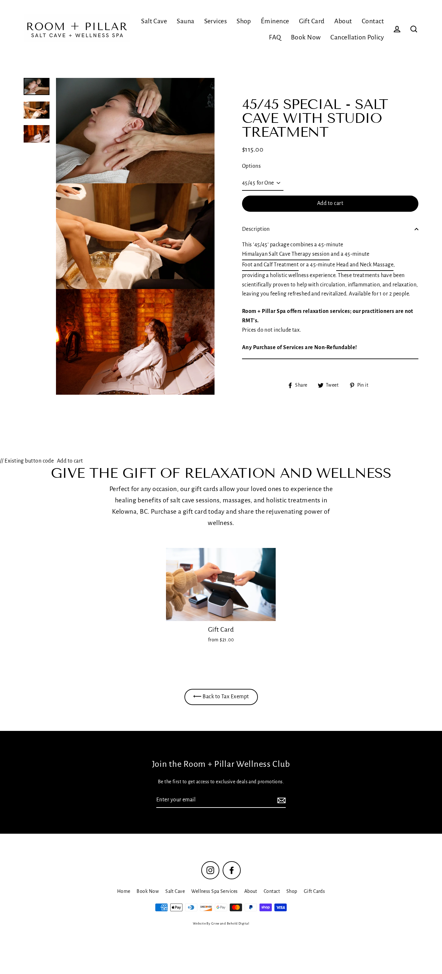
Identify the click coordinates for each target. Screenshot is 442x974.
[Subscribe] (280, 800)
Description (256, 229)
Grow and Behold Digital (230, 923)
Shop (244, 21)
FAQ (275, 37)
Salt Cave (154, 21)
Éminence (275, 21)
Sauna (185, 21)
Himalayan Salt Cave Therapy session (286, 254)
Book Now (306, 37)
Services (215, 21)
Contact (373, 21)
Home (123, 891)
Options (251, 166)
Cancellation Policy (357, 37)
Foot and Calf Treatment (270, 265)
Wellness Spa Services (214, 891)
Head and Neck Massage (364, 265)
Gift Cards (314, 891)
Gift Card (312, 21)
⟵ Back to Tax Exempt (221, 697)
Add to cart (70, 461)
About (343, 21)
